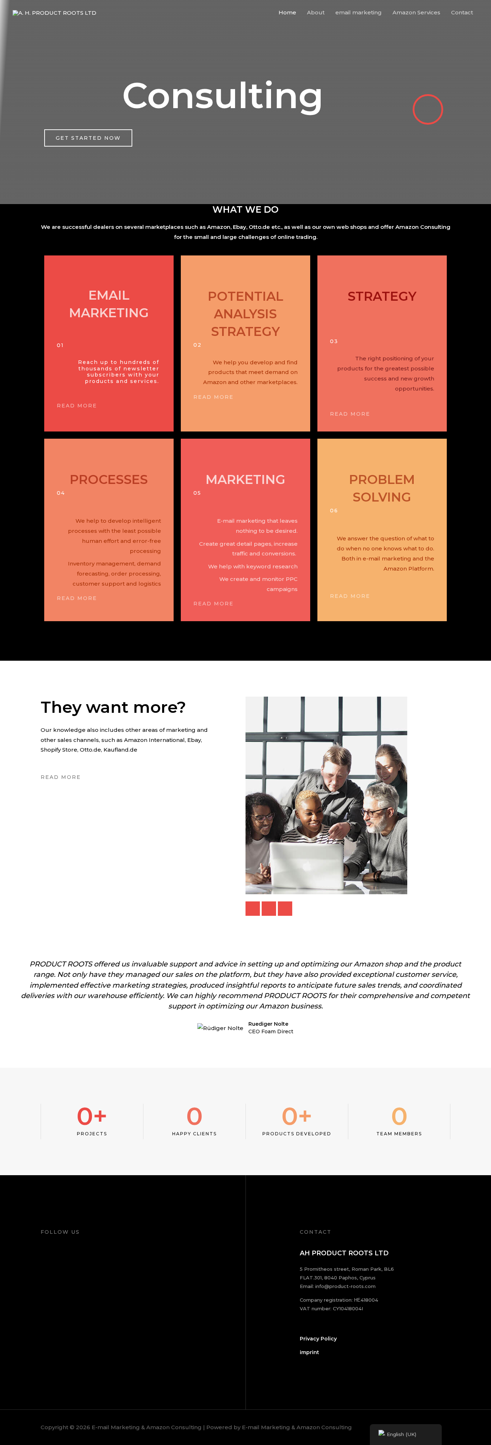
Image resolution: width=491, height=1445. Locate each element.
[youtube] (285, 908)
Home (287, 12)
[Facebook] (253, 908)
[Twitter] (269, 908)
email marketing (358, 12)
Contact (462, 12)
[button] (6, 1002)
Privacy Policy (318, 1338)
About (316, 12)
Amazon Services (416, 12)
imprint (309, 1352)
